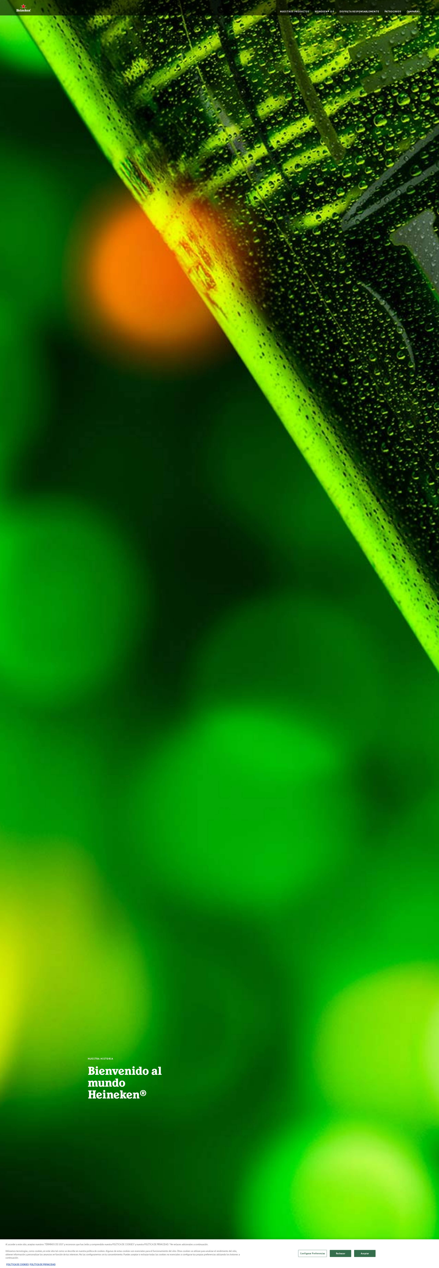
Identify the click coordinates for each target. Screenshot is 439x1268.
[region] (219, 1253)
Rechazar (340, 1253)
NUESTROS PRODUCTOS (294, 11)
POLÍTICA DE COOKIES (17, 1264)
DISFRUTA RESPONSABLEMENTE (359, 11)
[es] (23, 7)
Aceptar (365, 1253)
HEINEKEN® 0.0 (324, 11)
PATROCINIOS (393, 11)
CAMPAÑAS (413, 11)
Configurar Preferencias (312, 1253)
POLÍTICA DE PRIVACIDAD (43, 1264)
